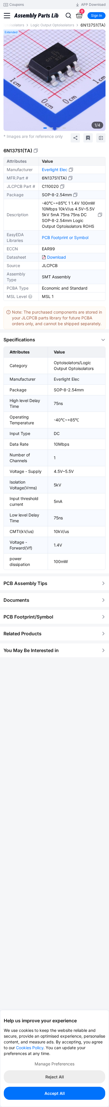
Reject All (54, 1076)
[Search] (68, 15)
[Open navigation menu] (6, 15)
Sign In (96, 15)
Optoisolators (13, 25)
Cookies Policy (29, 1047)
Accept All (54, 1093)
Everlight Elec (54, 169)
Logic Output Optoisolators (52, 25)
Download (56, 257)
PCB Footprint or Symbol (65, 237)
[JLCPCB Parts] (36, 16)
